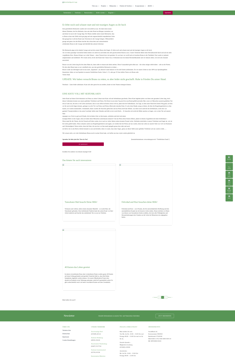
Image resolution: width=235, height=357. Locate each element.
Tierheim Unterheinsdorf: (98, 350)
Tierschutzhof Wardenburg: (99, 344)
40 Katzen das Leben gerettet (77, 267)
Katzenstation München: (98, 356)
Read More (230, 164)
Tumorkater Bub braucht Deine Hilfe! (81, 202)
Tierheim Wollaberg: (97, 337)
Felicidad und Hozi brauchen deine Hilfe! (139, 202)
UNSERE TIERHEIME (98, 327)
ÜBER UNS (66, 327)
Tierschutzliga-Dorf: (97, 331)
